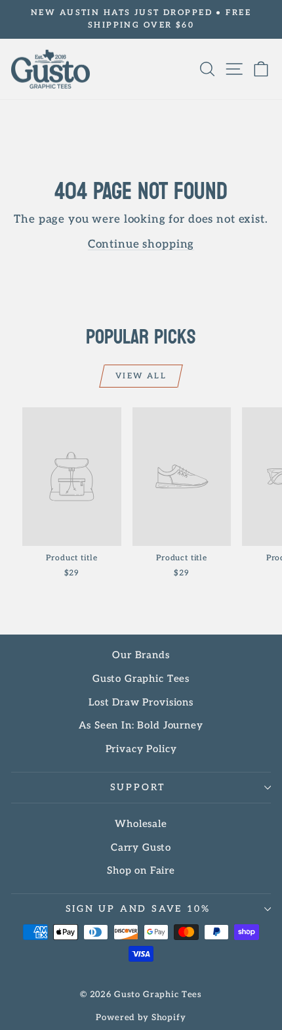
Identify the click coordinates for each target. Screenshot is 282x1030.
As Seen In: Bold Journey (141, 725)
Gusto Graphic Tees (141, 678)
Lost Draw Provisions (141, 702)
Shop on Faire (141, 870)
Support (138, 787)
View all (141, 376)
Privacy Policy (141, 749)
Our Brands (141, 655)
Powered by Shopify (141, 1017)
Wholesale (141, 824)
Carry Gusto (141, 847)
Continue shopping (141, 244)
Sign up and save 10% (138, 908)
